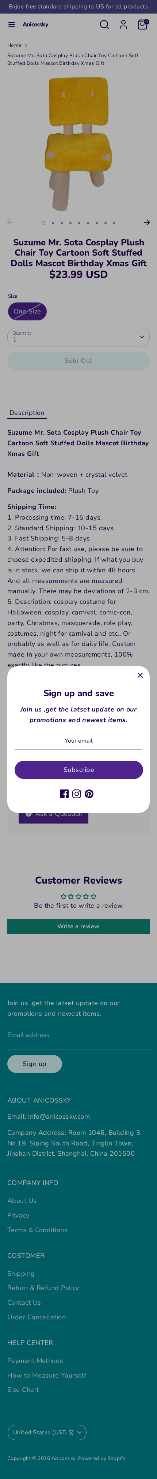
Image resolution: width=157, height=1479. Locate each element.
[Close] (140, 676)
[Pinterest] (89, 793)
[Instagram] (76, 793)
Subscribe (79, 769)
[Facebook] (64, 793)
